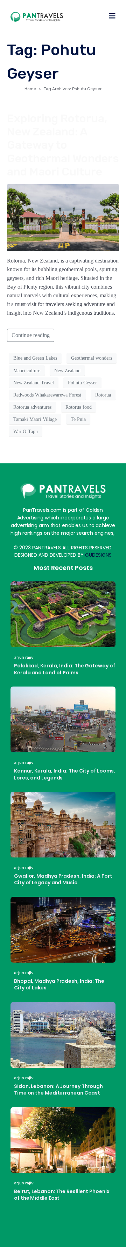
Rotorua (103, 395)
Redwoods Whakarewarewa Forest (47, 395)
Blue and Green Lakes (35, 358)
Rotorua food (78, 407)
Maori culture (26, 370)
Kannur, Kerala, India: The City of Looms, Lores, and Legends (64, 774)
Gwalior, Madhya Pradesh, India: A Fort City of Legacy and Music (63, 879)
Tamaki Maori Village (35, 419)
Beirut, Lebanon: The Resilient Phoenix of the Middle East (62, 1195)
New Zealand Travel (33, 382)
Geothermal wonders (91, 358)
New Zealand (67, 370)
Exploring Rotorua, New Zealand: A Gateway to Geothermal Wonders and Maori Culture (63, 145)
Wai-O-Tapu (25, 431)
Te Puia (78, 419)
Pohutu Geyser (82, 382)
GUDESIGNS (98, 554)
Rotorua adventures (32, 407)
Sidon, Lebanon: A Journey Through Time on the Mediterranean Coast (58, 1090)
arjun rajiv (24, 657)
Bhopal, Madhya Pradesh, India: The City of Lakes (59, 985)
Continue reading (31, 335)
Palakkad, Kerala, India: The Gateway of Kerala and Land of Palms (64, 669)
